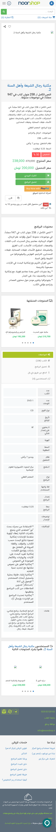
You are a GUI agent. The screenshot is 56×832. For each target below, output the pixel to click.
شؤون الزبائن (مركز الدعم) (16, 748)
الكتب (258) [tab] (41, 361)
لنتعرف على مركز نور (47, 759)
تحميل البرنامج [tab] (41, 367)
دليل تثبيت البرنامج (19, 764)
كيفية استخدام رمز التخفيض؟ (14, 780)
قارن (10, 198)
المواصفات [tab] (42, 355)
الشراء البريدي (30, 176)
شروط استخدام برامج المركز (43, 748)
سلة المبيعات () (45, 17)
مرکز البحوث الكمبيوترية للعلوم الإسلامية (17, 823)
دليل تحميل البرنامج (18, 769)
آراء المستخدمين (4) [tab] (41, 379)
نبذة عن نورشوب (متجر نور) (43, 753)
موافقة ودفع (50, 724)
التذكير (24, 753)
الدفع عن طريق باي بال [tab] (37, 373)
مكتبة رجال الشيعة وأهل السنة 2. (30, 648)
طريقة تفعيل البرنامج (18, 775)
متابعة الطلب (49, 718)
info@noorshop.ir (46, 730)
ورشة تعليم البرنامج (19, 759)
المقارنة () (6, 17)
